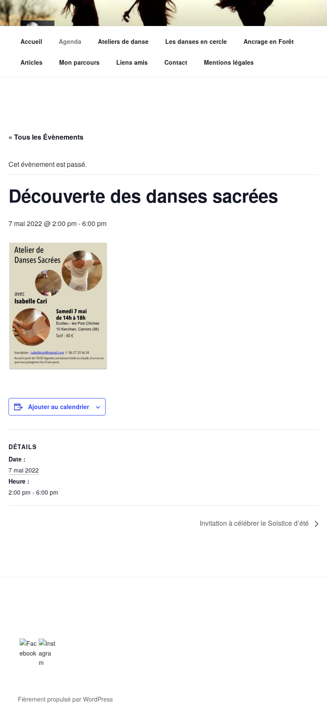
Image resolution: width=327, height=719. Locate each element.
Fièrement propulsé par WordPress (65, 699)
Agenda (70, 41)
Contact (175, 62)
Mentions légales (229, 62)
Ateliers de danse (123, 41)
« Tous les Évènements (46, 137)
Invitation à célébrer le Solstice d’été (255, 523)
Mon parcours (79, 62)
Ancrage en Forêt (269, 41)
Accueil (31, 41)
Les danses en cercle (196, 41)
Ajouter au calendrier (58, 406)
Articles (31, 62)
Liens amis (132, 62)
